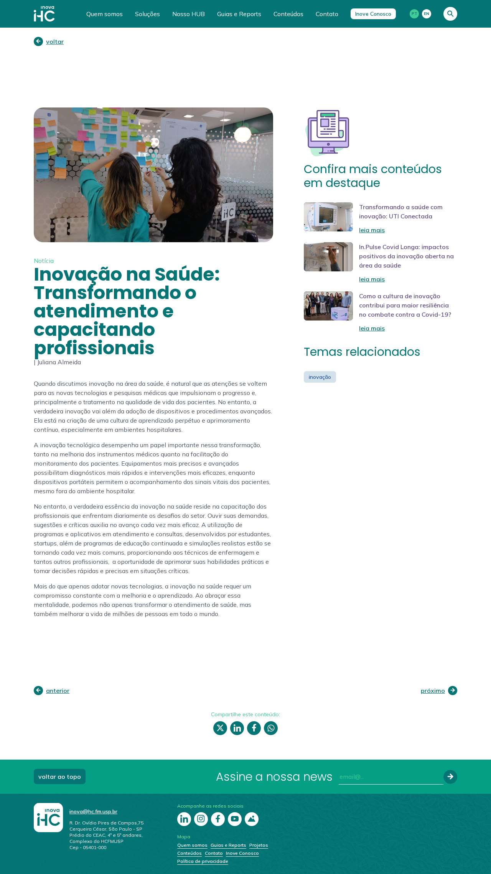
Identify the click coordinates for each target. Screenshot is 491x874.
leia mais (372, 230)
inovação (320, 376)
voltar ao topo (59, 776)
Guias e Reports (239, 14)
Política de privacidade (202, 861)
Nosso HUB (188, 14)
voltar (55, 41)
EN (426, 13)
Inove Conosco (373, 13)
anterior (57, 690)
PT (414, 13)
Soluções (147, 14)
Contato (327, 14)
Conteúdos (288, 14)
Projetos (258, 845)
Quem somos (104, 14)
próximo (433, 690)
